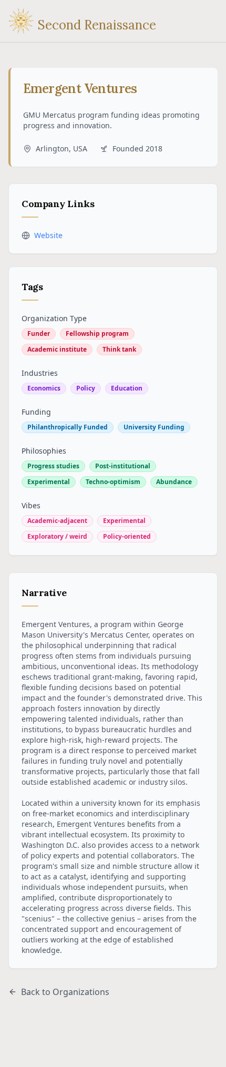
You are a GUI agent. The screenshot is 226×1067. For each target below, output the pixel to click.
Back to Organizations (65, 992)
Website (48, 235)
